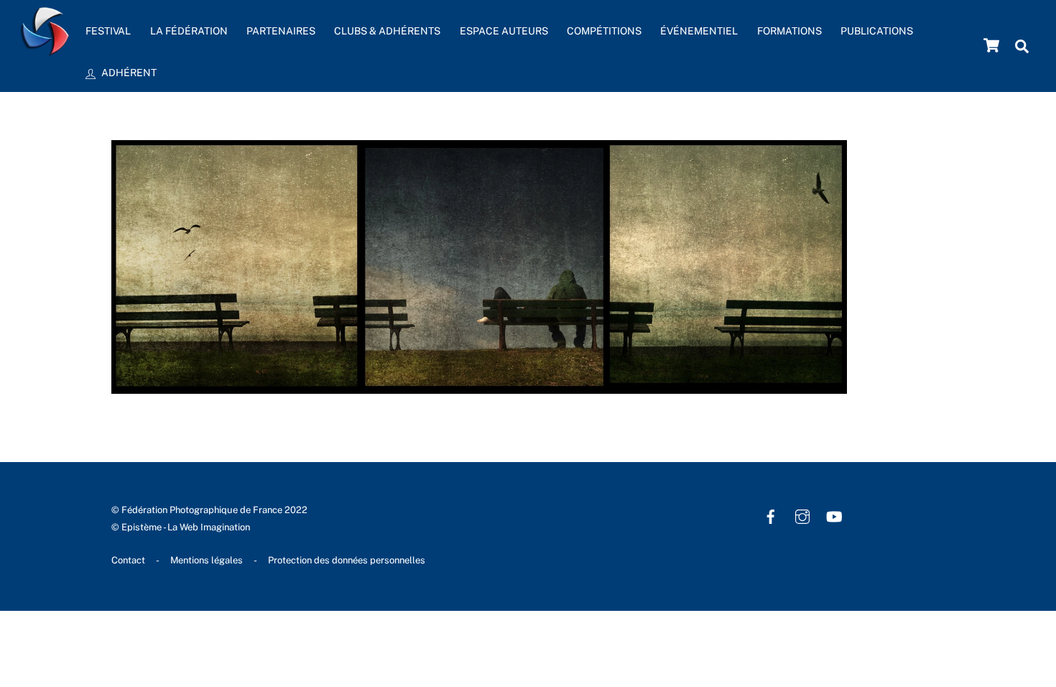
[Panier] (991, 45)
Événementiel (699, 31)
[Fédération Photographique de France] (45, 48)
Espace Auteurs (504, 31)
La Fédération (189, 31)
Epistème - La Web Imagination (185, 527)
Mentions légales (206, 560)
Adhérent (128, 72)
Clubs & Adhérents (387, 31)
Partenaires (280, 31)
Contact (128, 560)
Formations (789, 31)
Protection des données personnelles (346, 560)
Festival (108, 31)
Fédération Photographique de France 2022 (214, 509)
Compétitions (604, 31)
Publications (876, 31)
